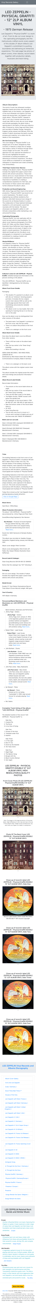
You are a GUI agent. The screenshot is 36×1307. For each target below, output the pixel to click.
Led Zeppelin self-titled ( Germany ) (16, 1103)
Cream (13, 1230)
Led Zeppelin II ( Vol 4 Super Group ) (16, 1125)
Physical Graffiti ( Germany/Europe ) (17, 1178)
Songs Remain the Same (13, 1198)
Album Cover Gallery (11, 1078)
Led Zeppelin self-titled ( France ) (15, 1099)
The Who (30, 1278)
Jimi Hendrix (8, 1261)
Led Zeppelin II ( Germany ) (13, 1121)
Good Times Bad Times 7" (13, 1091)
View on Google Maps (10, 496)
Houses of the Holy (11, 1095)
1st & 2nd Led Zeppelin (12, 1082)
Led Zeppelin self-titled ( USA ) (15, 1113)
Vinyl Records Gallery (9, 2)
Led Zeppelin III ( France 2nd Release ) (17, 1137)
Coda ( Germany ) (11, 1087)
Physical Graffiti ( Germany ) (14, 1174)
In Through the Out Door (13, 1170)
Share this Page (18, 1286)
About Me (5, 1290)
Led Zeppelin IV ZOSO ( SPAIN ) (15, 1158)
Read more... (9, 529)
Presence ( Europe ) (11, 1186)
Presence (8, 1190)
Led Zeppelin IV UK (11, 1150)
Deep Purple (17, 1244)
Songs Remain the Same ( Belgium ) (16, 1194)
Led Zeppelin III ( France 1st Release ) (17, 1133)
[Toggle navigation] (27, 2)
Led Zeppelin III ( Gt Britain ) (14, 1129)
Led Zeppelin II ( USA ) (12, 1117)
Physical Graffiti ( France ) (13, 1182)
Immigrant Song (10, 1162)
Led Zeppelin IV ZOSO (12, 1154)
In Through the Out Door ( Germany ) (17, 1166)
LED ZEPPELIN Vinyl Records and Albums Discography (18, 1067)
